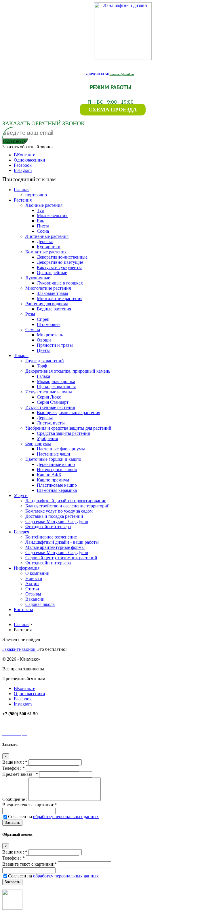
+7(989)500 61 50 (96, 74)
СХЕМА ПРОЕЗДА (112, 110)
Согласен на (53, 816)
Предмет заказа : (20, 774)
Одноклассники (29, 160)
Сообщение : (15, 799)
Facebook (23, 165)
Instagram (23, 170)
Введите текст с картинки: (29, 804)
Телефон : (13, 768)
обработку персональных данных (66, 816)
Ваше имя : (14, 762)
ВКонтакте (24, 154)
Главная (21, 624)
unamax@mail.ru (122, 74)
